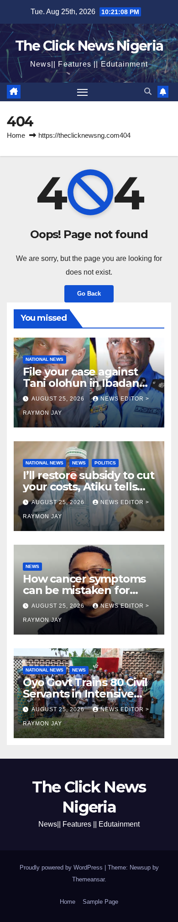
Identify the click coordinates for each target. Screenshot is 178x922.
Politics (105, 462)
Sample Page (100, 901)
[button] (148, 91)
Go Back (89, 293)
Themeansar (88, 879)
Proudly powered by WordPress (62, 867)
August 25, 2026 (58, 399)
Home (16, 135)
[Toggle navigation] (83, 92)
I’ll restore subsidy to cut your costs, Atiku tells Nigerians (88, 487)
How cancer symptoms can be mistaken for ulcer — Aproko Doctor (84, 590)
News (79, 462)
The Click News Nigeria (89, 45)
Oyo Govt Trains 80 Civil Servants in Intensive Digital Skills (85, 694)
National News (44, 359)
